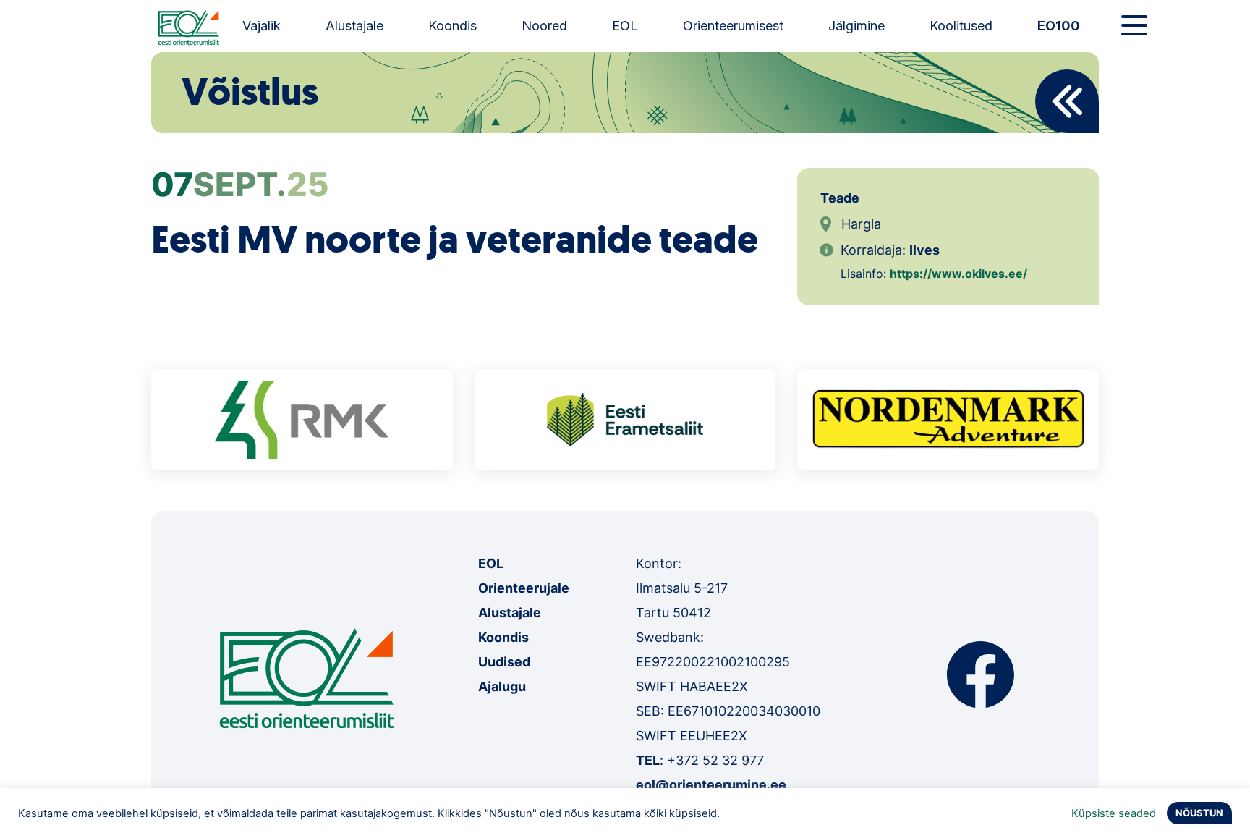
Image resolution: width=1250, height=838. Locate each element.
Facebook (980, 674)
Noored (544, 25)
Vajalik (261, 25)
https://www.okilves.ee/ (958, 273)
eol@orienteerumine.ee (711, 784)
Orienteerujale (523, 588)
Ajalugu (502, 686)
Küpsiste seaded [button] (1113, 813)
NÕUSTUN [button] (1199, 812)
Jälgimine (856, 25)
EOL (625, 25)
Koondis (452, 25)
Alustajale (354, 25)
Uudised (504, 661)
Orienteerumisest (733, 25)
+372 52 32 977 (715, 760)
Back (1067, 101)
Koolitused (961, 25)
